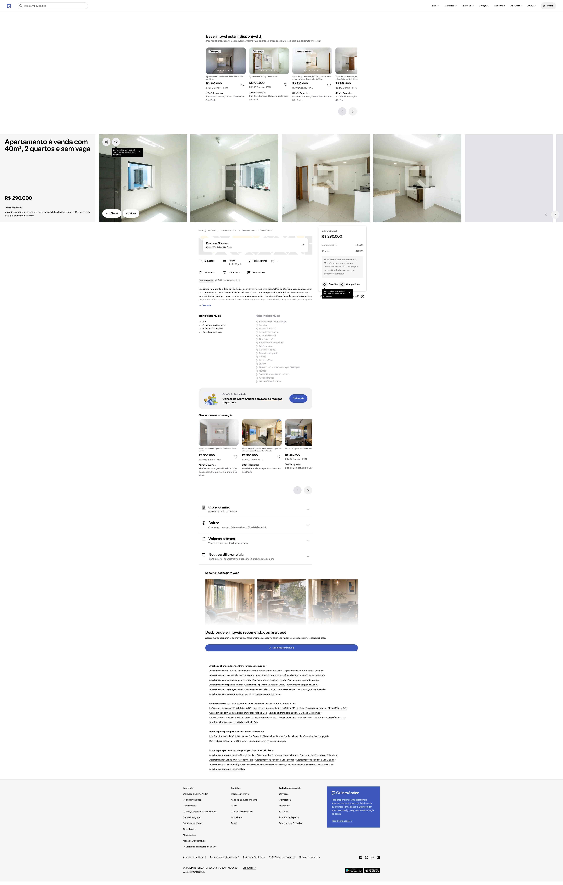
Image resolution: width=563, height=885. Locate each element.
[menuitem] (435, 5)
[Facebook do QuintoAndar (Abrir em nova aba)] (360, 857)
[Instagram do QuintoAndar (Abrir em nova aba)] (366, 857)
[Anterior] (342, 111)
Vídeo (133, 213)
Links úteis (514, 6)
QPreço (482, 6)
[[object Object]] (139, 151)
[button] (255, 509)
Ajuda (530, 6)
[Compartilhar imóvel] (106, 142)
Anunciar (466, 6)
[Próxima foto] (240, 61)
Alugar (434, 6)
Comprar (449, 6)
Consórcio (499, 6)
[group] (226, 76)
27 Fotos (113, 213)
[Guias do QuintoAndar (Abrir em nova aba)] (372, 857)
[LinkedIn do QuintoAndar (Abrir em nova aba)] (378, 857)
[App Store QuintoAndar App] (372, 870)
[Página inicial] (9, 6)
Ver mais (206, 306)
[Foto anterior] (211, 61)
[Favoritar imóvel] (116, 142)
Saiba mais (298, 398)
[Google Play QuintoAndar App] (354, 870)
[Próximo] (353, 111)
